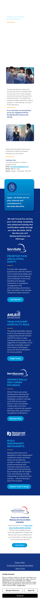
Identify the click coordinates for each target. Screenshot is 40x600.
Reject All (31, 590)
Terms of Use (20, 569)
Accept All (20, 596)
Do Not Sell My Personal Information (20, 566)
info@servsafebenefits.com (19, 167)
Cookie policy (21, 585)
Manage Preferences (12, 590)
